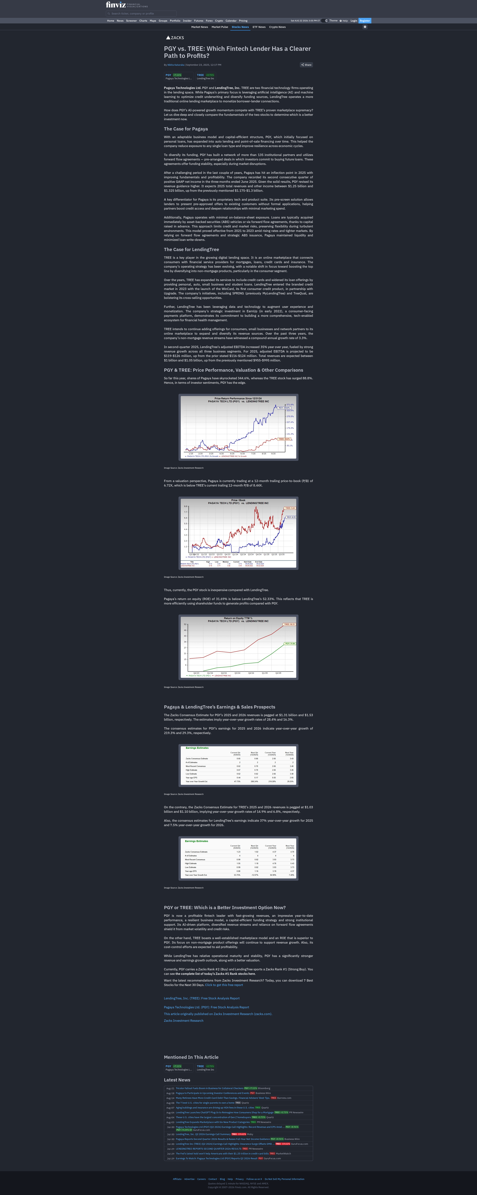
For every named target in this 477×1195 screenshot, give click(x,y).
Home (110, 20)
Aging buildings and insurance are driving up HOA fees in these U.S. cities (215, 1107)
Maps (153, 20)
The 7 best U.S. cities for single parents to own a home (205, 1102)
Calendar (231, 20)
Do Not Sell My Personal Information (284, 1179)
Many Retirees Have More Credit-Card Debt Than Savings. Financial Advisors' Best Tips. (223, 1097)
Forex (209, 20)
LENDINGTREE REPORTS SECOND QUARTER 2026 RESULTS (208, 1148)
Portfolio (175, 20)
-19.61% (239, 1134)
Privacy (240, 1179)
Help (345, 20)
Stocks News (240, 27)
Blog (222, 1179)
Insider (187, 20)
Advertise (189, 1179)
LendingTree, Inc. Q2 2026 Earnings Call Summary (203, 1134)
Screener (131, 20)
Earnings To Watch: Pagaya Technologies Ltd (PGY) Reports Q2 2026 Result (217, 1158)
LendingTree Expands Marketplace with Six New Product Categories (213, 1122)
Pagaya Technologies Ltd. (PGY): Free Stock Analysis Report (206, 1007)
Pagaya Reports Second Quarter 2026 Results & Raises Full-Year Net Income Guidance (223, 1138)
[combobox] (141, 14)
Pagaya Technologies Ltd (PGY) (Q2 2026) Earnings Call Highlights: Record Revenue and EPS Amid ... (230, 1126)
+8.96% (292, 1127)
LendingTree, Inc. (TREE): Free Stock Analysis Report (202, 998)
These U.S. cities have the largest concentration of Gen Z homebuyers (213, 1117)
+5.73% (281, 1112)
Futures (198, 20)
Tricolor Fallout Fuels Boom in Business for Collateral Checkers (209, 1088)
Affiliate (177, 1179)
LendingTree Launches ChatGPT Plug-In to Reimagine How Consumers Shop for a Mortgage (225, 1112)
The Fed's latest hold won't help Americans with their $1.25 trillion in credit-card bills (222, 1153)
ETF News (259, 27)
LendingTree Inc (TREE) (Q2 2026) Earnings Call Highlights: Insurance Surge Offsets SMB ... (225, 1143)
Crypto (219, 20)
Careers (201, 1179)
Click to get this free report (224, 985)
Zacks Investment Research (183, 1021)
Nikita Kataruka (176, 64)
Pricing (243, 20)
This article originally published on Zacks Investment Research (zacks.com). (218, 1014)
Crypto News (277, 27)
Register (365, 20)
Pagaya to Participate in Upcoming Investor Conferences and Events (212, 1093)
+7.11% (250, 1088)
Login (354, 20)
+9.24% (182, 1130)
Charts (143, 20)
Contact (213, 1179)
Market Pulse (220, 27)
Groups (163, 20)
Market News (199, 27)
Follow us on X (254, 1179)
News (120, 20)
